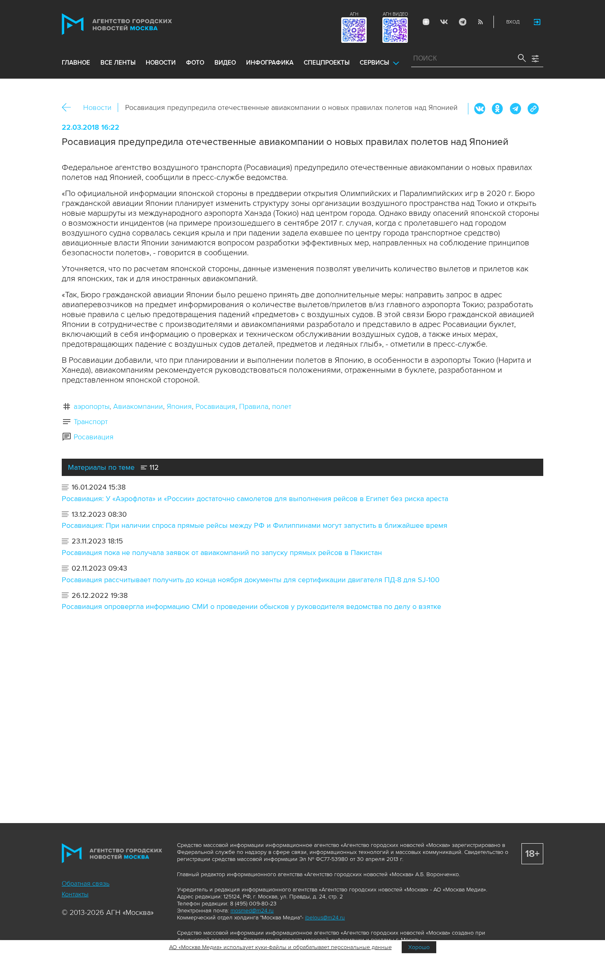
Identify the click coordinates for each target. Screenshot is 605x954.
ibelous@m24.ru (325, 917)
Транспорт (91, 421)
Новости (97, 107)
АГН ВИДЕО (395, 14)
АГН (354, 14)
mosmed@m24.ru (252, 910)
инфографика (269, 62)
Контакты (75, 894)
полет (281, 406)
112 (153, 467)
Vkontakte (444, 22)
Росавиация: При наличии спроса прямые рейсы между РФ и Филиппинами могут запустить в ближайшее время (254, 525)
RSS (480, 22)
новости (161, 62)
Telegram (462, 22)
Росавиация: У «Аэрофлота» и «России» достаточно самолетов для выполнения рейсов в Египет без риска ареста (255, 498)
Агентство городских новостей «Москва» (132, 24)
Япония (179, 406)
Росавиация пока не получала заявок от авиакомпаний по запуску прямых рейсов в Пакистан (222, 552)
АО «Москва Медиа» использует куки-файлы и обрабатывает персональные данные (280, 947)
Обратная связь (85, 883)
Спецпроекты (326, 62)
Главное (76, 62)
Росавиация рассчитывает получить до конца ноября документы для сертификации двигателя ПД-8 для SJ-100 (251, 579)
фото (195, 62)
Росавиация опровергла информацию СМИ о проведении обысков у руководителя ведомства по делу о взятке (251, 606)
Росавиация (215, 406)
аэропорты (91, 406)
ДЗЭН (426, 22)
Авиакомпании (138, 406)
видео (225, 62)
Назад (69, 107)
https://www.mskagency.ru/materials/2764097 (533, 108)
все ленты (117, 62)
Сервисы (374, 62)
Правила (253, 406)
